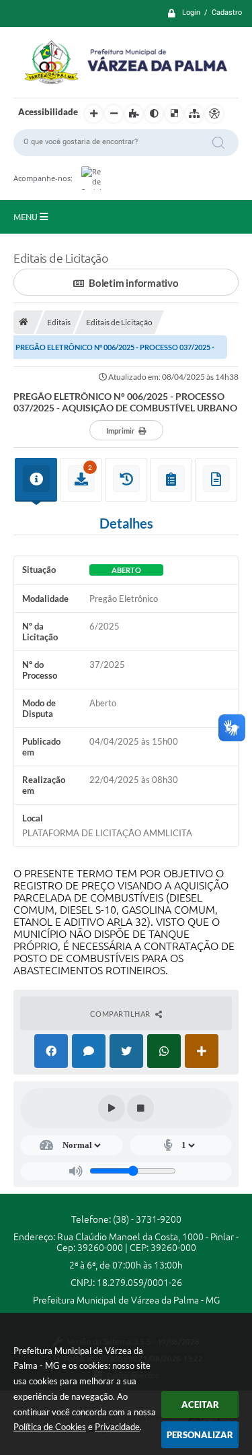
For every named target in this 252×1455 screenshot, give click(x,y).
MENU (26, 217)
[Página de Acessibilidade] (214, 114)
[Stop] (140, 1108)
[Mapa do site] (194, 114)
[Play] (111, 1108)
